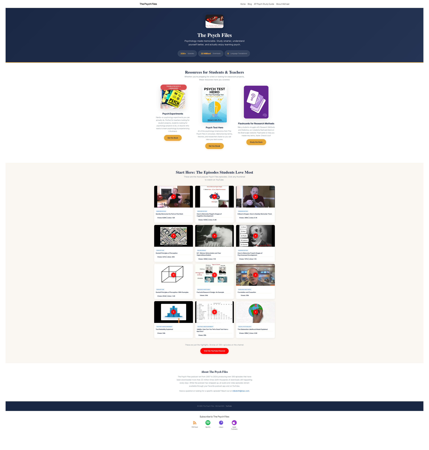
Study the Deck (256, 142)
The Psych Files (148, 4)
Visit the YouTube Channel (214, 351)
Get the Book (173, 138)
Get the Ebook (214, 146)
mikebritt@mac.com (240, 391)
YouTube (229, 406)
